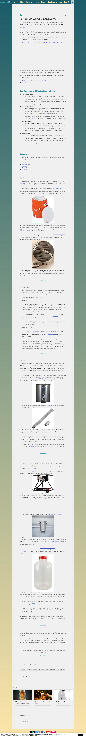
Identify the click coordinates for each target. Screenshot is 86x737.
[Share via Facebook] (20, 676)
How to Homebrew (60, 669)
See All (71, 687)
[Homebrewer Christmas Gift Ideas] (43, 695)
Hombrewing (23, 669)
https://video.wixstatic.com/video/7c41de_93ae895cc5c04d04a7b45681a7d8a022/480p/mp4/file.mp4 (42, 42)
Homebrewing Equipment (32, 669)
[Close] (84, 735)
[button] (71, 6)
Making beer (52, 669)
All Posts (15, 6)
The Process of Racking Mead (62, 702)
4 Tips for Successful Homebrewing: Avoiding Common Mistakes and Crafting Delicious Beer (21, 702)
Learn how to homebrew (43, 669)
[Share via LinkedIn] (26, 676)
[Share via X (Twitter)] (23, 676)
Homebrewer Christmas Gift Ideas (43, 702)
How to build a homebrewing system (27, 672)
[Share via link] (29, 676)
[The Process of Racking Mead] (63, 695)
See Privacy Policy (33, 735)
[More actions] (65, 15)
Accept (80, 734)
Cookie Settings (73, 734)
